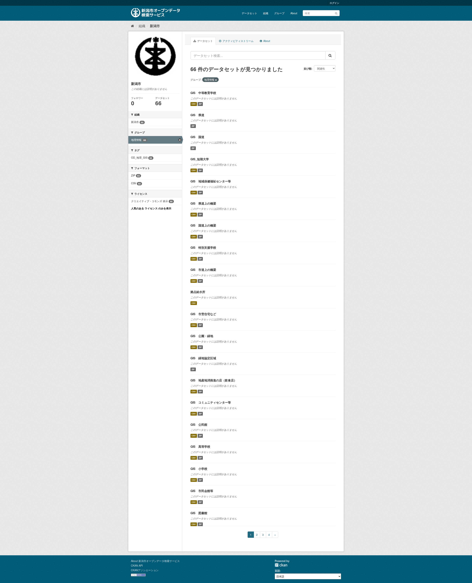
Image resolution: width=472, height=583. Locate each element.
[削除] (216, 79)
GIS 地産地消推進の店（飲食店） (213, 380)
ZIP (200, 104)
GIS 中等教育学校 (203, 93)
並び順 (307, 68)
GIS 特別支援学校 (203, 247)
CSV (194, 104)
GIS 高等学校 (200, 446)
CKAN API (137, 565)
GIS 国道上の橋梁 (203, 225)
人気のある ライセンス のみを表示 (151, 208)
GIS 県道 (197, 115)
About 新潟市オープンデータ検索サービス (155, 561)
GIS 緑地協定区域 (203, 358)
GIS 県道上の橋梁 (203, 203)
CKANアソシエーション (145, 570)
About (293, 13)
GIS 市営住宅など (203, 314)
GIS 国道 (197, 137)
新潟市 (155, 25)
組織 (265, 13)
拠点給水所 (197, 292)
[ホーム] (132, 25)
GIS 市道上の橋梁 (203, 270)
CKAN (281, 565)
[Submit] (336, 12)
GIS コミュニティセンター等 (210, 402)
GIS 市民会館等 (201, 491)
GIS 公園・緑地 (201, 336)
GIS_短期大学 (199, 159)
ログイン (334, 3)
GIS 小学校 (198, 469)
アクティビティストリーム (238, 41)
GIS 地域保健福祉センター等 (210, 181)
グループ (279, 13)
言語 (277, 570)
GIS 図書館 (198, 513)
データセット (249, 13)
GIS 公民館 (198, 424)
